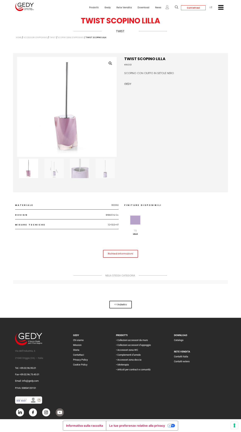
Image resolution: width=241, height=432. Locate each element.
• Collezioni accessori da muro (132, 340)
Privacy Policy (80, 359)
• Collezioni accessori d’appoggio (133, 345)
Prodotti (94, 7)
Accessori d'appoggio (35, 37)
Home (18, 37)
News (158, 7)
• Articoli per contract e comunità (133, 369)
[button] (110, 63)
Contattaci (193, 7)
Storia (76, 350)
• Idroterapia (122, 364)
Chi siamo (78, 340)
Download (143, 7)
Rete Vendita (124, 7)
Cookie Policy (80, 364)
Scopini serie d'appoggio (71, 37)
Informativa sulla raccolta (84, 425)
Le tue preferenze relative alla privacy (137, 425)
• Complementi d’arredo (128, 354)
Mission (77, 345)
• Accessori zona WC (127, 350)
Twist (120, 31)
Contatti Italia (181, 356)
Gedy (107, 7)
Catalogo (178, 340)
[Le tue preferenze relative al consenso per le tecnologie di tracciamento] (234, 425)
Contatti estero (182, 361)
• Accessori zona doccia (128, 359)
